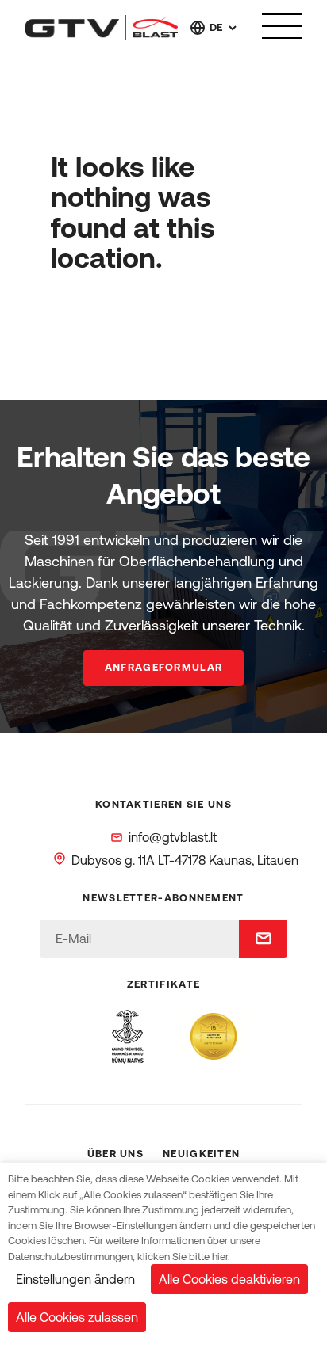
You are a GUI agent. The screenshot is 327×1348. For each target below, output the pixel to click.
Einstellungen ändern (75, 1279)
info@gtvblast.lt (173, 837)
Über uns (115, 1154)
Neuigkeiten (201, 1154)
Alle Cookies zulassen (77, 1317)
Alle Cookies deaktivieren (229, 1279)
